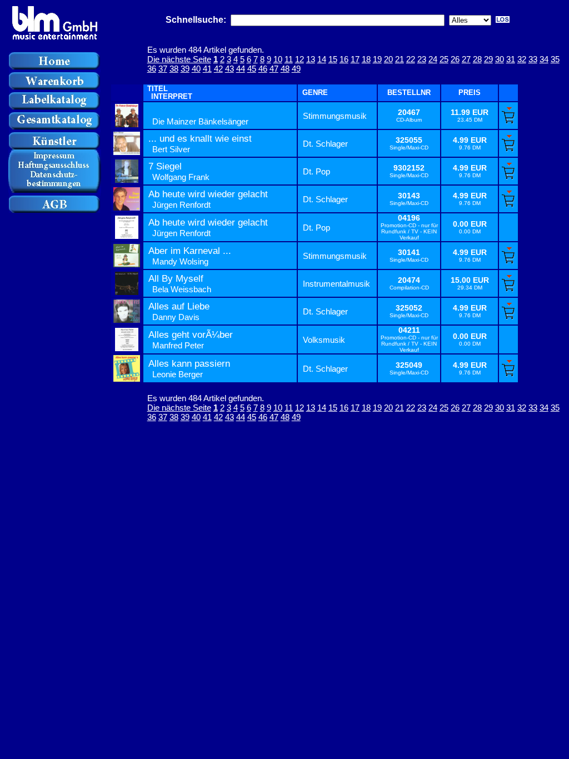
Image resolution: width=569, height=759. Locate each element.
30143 (409, 196)
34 (544, 59)
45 (251, 68)
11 (288, 59)
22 (410, 59)
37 (162, 68)
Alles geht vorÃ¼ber (190, 334)
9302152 (409, 168)
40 (196, 68)
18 (366, 59)
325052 (409, 308)
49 (296, 68)
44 (240, 68)
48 (285, 68)
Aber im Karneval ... (189, 251)
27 (466, 59)
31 (510, 59)
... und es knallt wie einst (200, 138)
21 (399, 59)
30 (499, 59)
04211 (409, 330)
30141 (409, 252)
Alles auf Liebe (178, 306)
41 (207, 68)
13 (310, 59)
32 (521, 59)
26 (455, 59)
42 (218, 68)
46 (262, 68)
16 (344, 59)
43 (229, 68)
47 (273, 68)
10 (277, 59)
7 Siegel (165, 166)
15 (332, 59)
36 (151, 68)
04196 (409, 218)
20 (388, 59)
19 (377, 59)
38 (173, 68)
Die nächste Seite (179, 59)
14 (321, 59)
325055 (409, 140)
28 (477, 59)
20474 (409, 280)
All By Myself (175, 278)
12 (299, 59)
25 (444, 59)
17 (355, 59)
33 (532, 59)
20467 (409, 112)
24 (432, 59)
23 (421, 59)
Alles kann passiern (189, 363)
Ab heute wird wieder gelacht (208, 194)
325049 (409, 365)
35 (555, 59)
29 (488, 59)
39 (185, 68)
